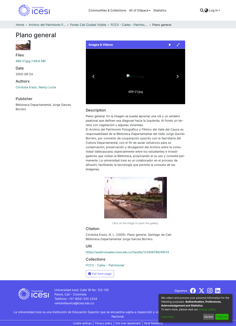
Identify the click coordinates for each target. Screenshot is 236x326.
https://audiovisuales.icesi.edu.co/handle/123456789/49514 (127, 252)
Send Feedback (153, 323)
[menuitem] (139, 10)
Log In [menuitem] (213, 10)
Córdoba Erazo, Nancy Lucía (36, 87)
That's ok (221, 316)
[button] (93, 76)
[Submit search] (201, 10)
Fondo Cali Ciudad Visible (88, 25)
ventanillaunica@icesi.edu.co (74, 303)
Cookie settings (82, 323)
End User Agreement (128, 323)
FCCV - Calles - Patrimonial (129, 25)
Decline (208, 316)
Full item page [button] (101, 274)
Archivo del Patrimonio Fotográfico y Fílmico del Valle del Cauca (47, 25)
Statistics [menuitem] (159, 10)
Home (20, 25)
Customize (167, 316)
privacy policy (207, 309)
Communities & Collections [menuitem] (107, 10)
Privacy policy (103, 323)
